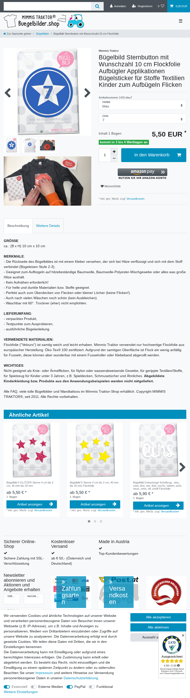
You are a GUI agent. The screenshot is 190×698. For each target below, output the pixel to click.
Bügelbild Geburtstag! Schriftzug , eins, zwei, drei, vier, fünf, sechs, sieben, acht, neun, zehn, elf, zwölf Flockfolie (157, 485)
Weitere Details (48, 226)
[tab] (18, 225)
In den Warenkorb (151, 154)
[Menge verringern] (114, 158)
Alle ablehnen (158, 627)
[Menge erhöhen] (114, 151)
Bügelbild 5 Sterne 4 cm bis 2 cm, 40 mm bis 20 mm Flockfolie (94, 484)
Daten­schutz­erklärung (81, 678)
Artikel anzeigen (29, 504)
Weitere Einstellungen (21, 692)
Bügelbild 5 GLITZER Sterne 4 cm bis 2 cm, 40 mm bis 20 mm (29, 484)
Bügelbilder (42, 33)
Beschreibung (18, 226)
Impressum (44, 673)
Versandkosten (135, 198)
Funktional (104, 687)
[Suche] (97, 6)
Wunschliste (112, 186)
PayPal (79, 687)
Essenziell (19, 687)
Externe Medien (50, 687)
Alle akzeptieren (158, 617)
